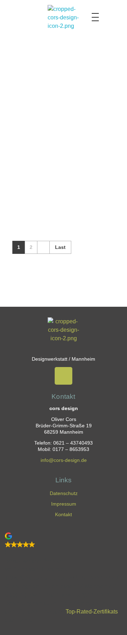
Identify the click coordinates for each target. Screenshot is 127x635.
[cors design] (63, 21)
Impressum (63, 504)
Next (43, 247)
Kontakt (63, 514)
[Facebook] (63, 376)
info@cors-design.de (64, 460)
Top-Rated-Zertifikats (92, 612)
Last (60, 247)
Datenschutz (64, 493)
